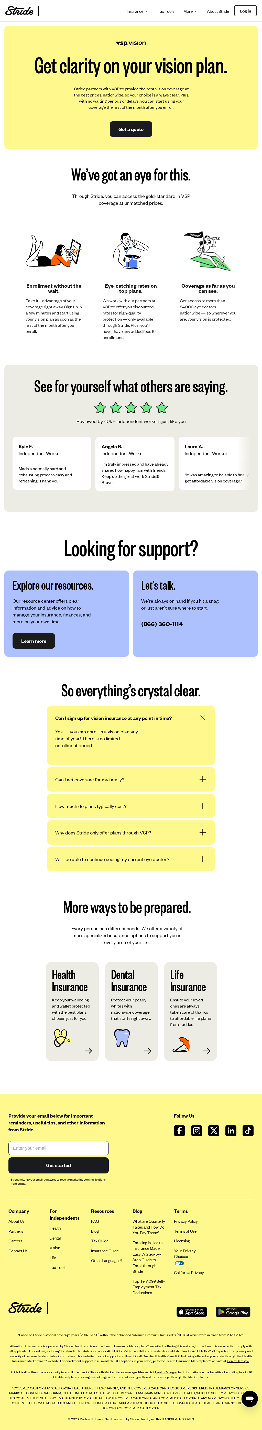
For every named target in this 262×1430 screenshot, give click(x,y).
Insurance (135, 11)
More (188, 11)
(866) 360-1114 (162, 624)
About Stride (218, 11)
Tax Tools (166, 11)
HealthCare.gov (238, 1361)
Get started (58, 1165)
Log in (245, 11)
